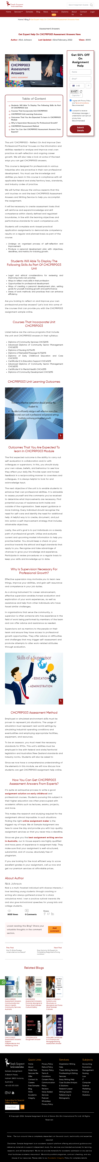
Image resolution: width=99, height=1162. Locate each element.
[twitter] (9, 1093)
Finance (85, 1092)
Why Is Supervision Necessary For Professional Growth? (34, 123)
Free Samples (33, 1086)
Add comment (54, 929)
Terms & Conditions (82, 103)
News (45, 12)
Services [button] (17, 12)
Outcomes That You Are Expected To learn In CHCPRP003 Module (36, 119)
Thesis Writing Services (68, 1070)
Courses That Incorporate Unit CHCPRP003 (29, 111)
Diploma (64, 12)
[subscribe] (22, 1107)
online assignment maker (36, 821)
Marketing (86, 1089)
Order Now (32, 1070)
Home (8, 12)
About (30, 1067)
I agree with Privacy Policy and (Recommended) (81, 103)
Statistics (86, 1095)
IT (83, 1079)
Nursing (85, 1073)
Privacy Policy (47, 1064)
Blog (38, 12)
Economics (86, 1067)
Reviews (54, 13)
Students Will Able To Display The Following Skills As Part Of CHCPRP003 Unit (36, 107)
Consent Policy (48, 1079)
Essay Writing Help (66, 1079)
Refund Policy (47, 1067)
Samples (29, 12)
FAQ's (30, 1092)
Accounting (87, 1064)
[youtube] (13, 1093)
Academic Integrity (56, 1158)
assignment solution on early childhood (26, 794)
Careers (31, 1083)
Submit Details (80, 129)
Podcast (45, 1098)
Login (92, 12)
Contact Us (83, 13)
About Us (74, 13)
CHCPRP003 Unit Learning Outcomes (26, 114)
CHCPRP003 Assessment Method (25, 126)
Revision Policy (48, 1070)
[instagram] (6, 1093)
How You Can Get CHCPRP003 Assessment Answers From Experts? (36, 131)
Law (84, 1076)
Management (88, 1070)
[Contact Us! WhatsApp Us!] (3, 982)
